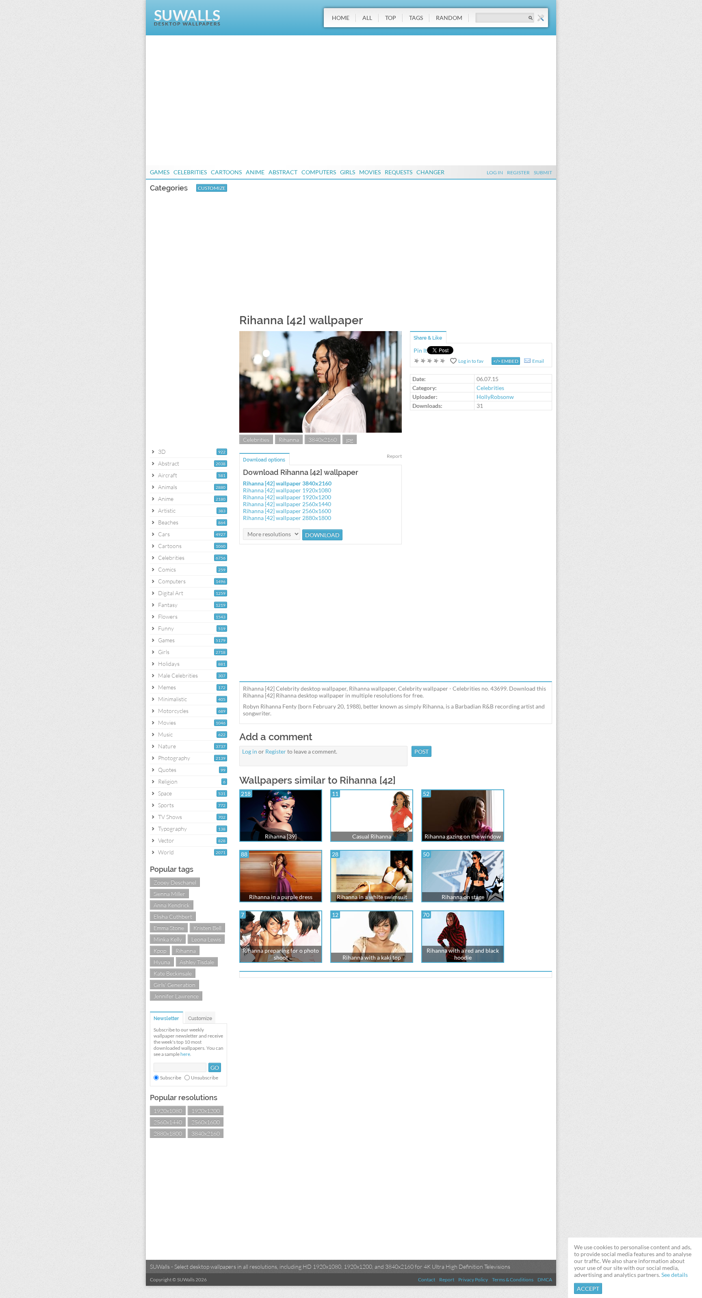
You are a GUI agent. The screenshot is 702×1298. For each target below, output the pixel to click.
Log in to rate (430, 361)
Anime (255, 172)
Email (538, 361)
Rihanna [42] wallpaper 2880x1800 (287, 517)
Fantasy (168, 604)
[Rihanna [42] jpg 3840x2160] (320, 430)
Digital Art (170, 592)
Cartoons (226, 172)
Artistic (167, 510)
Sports (166, 805)
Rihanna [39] (281, 836)
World (166, 852)
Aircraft (167, 475)
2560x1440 (168, 1121)
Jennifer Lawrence (176, 995)
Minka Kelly (168, 939)
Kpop (160, 950)
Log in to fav (470, 361)
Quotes (167, 769)
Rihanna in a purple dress (280, 896)
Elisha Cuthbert (173, 916)
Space (165, 793)
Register (518, 172)
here (185, 1054)
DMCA (544, 1279)
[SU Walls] (187, 23)
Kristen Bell (207, 927)
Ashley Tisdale (197, 961)
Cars (164, 534)
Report (394, 456)
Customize (211, 188)
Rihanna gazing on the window (463, 836)
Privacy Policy (473, 1279)
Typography (172, 828)
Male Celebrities (178, 675)
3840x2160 (205, 1133)
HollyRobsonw (495, 396)
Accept (588, 1288)
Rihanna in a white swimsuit (372, 896)
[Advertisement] (351, 100)
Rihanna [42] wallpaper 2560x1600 (287, 510)
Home (340, 17)
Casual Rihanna (371, 836)
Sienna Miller (169, 893)
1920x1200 (205, 1110)
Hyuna (162, 961)
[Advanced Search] (540, 18)
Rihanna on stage (463, 896)
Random (449, 17)
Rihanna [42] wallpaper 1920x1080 (287, 490)
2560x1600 (205, 1121)
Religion (168, 781)
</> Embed (505, 361)
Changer (430, 172)
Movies (370, 172)
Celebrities (190, 172)
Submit (543, 172)
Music (165, 734)
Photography (174, 757)
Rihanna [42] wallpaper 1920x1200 (287, 497)
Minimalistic (172, 699)
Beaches (168, 522)
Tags (416, 17)
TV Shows (170, 816)
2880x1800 (168, 1133)
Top (390, 17)
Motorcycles (173, 710)
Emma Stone (169, 927)
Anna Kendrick (172, 904)
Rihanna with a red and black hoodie (463, 954)
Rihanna (186, 950)
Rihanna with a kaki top (371, 957)
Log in (249, 751)
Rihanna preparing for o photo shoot (281, 954)
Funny (166, 628)
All (367, 17)
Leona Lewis (206, 939)
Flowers (168, 616)
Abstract (283, 172)
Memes (167, 687)
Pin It (420, 350)
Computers (318, 172)
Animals (167, 486)
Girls (347, 172)
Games (159, 172)
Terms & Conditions (512, 1279)
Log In (495, 172)
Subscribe (170, 1078)
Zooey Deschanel (175, 882)
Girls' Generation (174, 984)
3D (162, 451)
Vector (166, 840)
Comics (167, 569)
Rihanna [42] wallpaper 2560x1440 (287, 504)
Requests (398, 172)
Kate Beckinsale (173, 973)
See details (674, 1274)
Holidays (169, 663)
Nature (167, 746)
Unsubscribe (204, 1078)
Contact (426, 1279)
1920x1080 (168, 1110)
